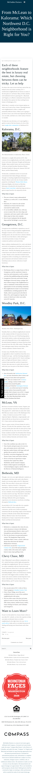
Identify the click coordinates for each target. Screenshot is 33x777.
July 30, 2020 (17, 60)
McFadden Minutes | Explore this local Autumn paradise (16, 657)
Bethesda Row (12, 502)
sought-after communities (12, 125)
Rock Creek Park (11, 188)
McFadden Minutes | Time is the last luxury (16, 662)
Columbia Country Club (20, 590)
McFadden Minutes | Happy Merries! (16, 655)
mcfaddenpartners (7, 60)
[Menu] (24, 2)
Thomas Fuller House (21, 182)
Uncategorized (11, 632)
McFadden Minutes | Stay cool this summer (16, 664)
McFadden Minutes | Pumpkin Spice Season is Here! (16, 659)
